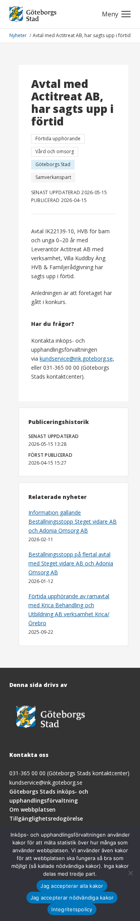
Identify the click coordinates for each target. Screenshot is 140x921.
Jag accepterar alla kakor (71, 886)
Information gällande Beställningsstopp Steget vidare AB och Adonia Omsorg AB (72, 521)
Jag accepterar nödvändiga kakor (72, 897)
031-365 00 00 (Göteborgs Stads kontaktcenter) (69, 773)
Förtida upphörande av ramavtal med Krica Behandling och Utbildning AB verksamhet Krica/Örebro (68, 609)
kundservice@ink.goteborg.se (76, 358)
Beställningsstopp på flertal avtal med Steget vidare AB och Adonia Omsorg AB (70, 563)
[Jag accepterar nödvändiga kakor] (130, 873)
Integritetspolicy (71, 909)
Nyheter (18, 35)
